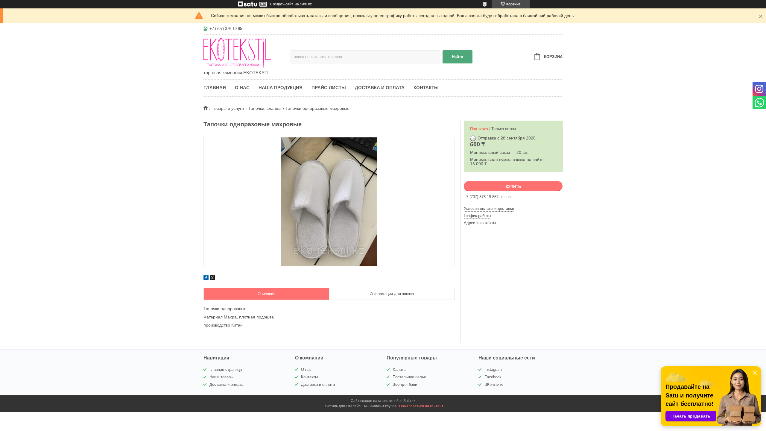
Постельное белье (409, 377)
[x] (212, 278)
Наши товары (221, 377)
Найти (457, 56)
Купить (513, 186)
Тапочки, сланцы (264, 108)
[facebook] (206, 278)
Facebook (492, 377)
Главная (214, 87)
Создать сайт (281, 4)
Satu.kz (409, 401)
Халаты (399, 369)
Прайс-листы (328, 87)
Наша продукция (281, 87)
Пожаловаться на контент (421, 406)
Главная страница (225, 369)
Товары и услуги (228, 108)
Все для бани (405, 384)
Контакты (426, 87)
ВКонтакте (493, 384)
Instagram (493, 369)
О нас (242, 87)
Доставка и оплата (380, 87)
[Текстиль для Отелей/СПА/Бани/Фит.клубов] (247, 53)
